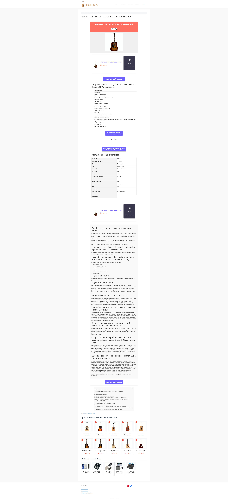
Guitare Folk (131, 4)
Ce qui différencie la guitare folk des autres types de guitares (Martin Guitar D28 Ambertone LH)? (114, 407)
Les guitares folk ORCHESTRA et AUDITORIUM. (106, 403)
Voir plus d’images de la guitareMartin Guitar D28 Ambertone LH (114, 133)
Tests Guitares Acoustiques (94, 13)
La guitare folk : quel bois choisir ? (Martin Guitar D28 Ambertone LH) (109, 409)
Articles (137, 4)
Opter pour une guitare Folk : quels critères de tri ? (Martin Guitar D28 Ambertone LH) (111, 397)
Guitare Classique (122, 4)
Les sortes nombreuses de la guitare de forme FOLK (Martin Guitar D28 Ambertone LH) (112, 399)
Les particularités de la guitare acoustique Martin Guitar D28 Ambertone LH (109, 391)
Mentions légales (84, 491)
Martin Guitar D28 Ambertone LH (114, 24)
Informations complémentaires (101, 394)
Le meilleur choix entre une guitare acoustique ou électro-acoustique (108, 404)
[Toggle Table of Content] (131, 388)
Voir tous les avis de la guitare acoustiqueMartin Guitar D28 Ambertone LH (114, 78)
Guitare (115, 4)
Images (96, 393)
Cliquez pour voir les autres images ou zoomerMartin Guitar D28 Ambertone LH (114, 149)
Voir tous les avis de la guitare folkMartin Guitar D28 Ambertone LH (114, 381)
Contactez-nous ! (84, 489)
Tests (143, 4)
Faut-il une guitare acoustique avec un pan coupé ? (105, 396)
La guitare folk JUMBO (101, 400)
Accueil (83, 13)
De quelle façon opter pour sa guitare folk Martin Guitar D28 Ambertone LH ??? (110, 406)
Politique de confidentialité (86, 493)
